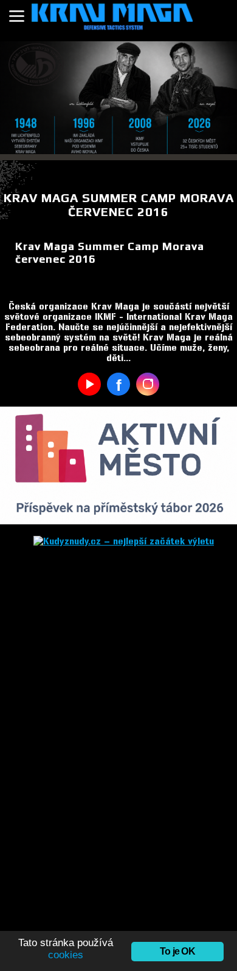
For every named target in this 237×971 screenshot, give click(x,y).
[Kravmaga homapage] (118, 20)
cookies (65, 955)
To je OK (177, 951)
